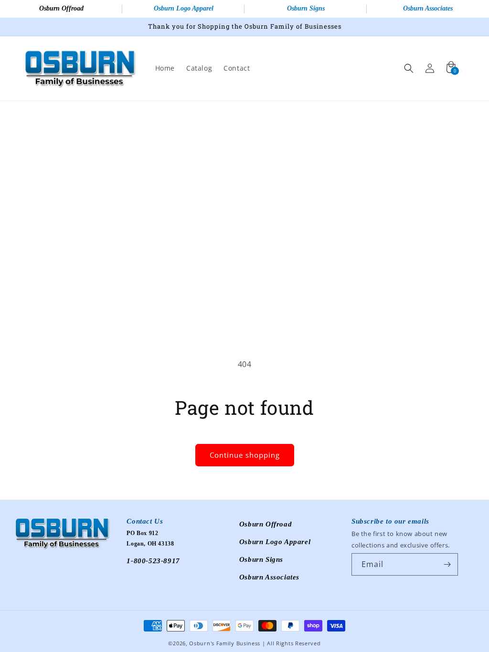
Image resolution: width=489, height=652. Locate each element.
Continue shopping (245, 455)
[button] (408, 68)
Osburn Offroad (61, 8)
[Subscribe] (446, 564)
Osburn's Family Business (224, 643)
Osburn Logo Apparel (183, 8)
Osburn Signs (306, 8)
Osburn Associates (428, 8)
